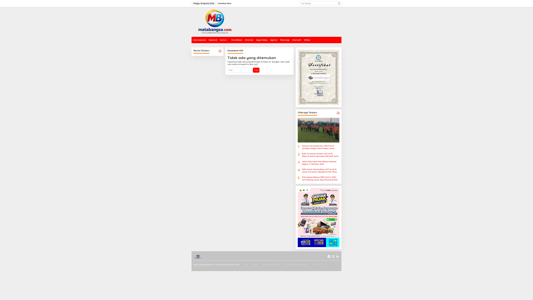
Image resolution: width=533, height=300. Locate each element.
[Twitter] (333, 256)
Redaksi (254, 264)
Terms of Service (319, 264)
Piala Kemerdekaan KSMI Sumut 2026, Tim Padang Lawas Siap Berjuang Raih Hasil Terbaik (319, 178)
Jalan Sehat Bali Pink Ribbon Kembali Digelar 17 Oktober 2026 (319, 162)
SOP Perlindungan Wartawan (296, 264)
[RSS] (337, 256)
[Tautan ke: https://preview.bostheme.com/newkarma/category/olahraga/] (338, 113)
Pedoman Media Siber (271, 264)
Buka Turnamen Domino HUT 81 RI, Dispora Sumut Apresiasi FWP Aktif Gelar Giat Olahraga (320, 154)
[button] (339, 3)
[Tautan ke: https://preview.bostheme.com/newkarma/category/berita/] (220, 51)
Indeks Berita (199, 267)
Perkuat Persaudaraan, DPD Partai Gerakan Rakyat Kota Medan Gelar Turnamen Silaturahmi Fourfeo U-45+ (319, 147)
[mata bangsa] (215, 21)
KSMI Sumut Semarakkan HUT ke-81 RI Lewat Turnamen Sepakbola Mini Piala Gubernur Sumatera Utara (319, 170)
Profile (245, 264)
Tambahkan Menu (224, 3)
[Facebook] (329, 256)
